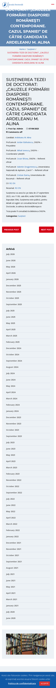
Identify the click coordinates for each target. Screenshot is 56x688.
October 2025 (12, 298)
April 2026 (10, 273)
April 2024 (10, 392)
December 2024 (13, 348)
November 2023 (13, 423)
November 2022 (13, 480)
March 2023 (11, 467)
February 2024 (13, 405)
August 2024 (12, 367)
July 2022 (10, 499)
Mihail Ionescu (23, 150)
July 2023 (10, 442)
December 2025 (13, 285)
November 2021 (13, 549)
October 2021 (12, 555)
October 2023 (12, 430)
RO (10, 183)
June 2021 (10, 580)
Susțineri (31, 49)
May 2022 (10, 511)
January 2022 (12, 536)
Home (22, 49)
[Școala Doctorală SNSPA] (12, 5)
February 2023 (13, 473)
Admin (20, 128)
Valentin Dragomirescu (27, 166)
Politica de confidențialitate (22, 683)
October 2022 (12, 486)
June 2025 (10, 317)
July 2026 (10, 254)
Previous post (11, 229)
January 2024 (12, 411)
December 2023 (13, 417)
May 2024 (10, 386)
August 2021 (12, 568)
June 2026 (10, 260)
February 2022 (13, 530)
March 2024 (11, 398)
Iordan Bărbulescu (25, 142)
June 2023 (10, 448)
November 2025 (13, 291)
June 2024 (10, 379)
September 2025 (14, 304)
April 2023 (10, 461)
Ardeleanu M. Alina (23, 137)
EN (14, 183)
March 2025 (11, 335)
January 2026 (12, 279)
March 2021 (11, 599)
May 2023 (10, 455)
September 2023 (14, 436)
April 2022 (10, 517)
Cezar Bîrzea (22, 158)
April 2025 (10, 329)
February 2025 (13, 342)
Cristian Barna (23, 175)
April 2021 (10, 593)
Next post (46, 229)
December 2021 (13, 542)
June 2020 (10, 618)
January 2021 (12, 605)
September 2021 (14, 561)
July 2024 (10, 373)
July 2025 (10, 310)
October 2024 (12, 354)
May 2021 (10, 586)
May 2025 (10, 323)
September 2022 (14, 492)
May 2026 (10, 266)
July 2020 (10, 612)
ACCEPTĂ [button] (44, 683)
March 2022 (11, 524)
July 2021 (10, 574)
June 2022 (10, 505)
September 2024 (14, 360)
